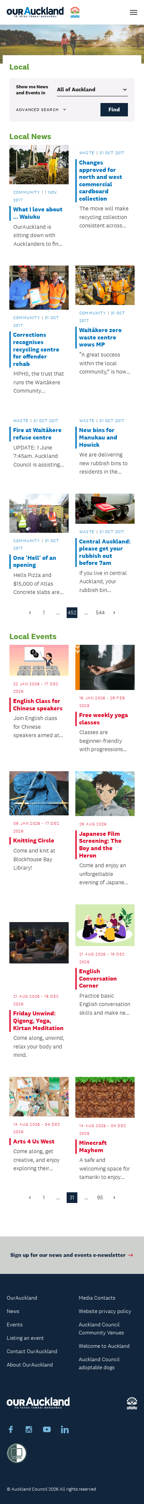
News (13, 1311)
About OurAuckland (30, 1364)
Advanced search (37, 109)
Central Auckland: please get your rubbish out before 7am (105, 552)
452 (72, 612)
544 (100, 612)
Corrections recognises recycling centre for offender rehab (36, 349)
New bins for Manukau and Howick (98, 437)
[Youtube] (47, 1430)
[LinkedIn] (65, 1430)
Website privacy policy (105, 1311)
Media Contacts (97, 1297)
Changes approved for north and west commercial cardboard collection (100, 180)
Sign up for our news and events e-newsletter (68, 1255)
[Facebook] (11, 1430)
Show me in (32, 90)
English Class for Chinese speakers (38, 705)
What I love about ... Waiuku (38, 213)
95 (100, 1197)
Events (14, 1324)
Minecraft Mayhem (93, 1146)
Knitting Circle (33, 840)
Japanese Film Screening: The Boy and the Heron (100, 844)
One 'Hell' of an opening (34, 562)
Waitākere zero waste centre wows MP (100, 337)
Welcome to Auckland (104, 1345)
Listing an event (25, 1337)
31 (72, 1197)
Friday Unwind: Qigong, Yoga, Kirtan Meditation (38, 1020)
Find (114, 109)
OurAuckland (22, 1297)
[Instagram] (29, 1430)
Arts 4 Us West (34, 1141)
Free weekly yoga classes (103, 719)
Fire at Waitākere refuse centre (37, 434)
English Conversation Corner (98, 978)
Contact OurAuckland (32, 1351)
